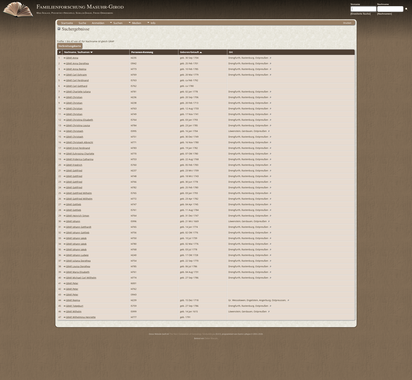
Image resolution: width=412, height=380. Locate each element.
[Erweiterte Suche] (361, 13)
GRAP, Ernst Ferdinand (78, 147)
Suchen (117, 23)
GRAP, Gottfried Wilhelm (79, 193)
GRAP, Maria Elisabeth (77, 272)
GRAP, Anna (72, 57)
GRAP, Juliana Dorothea (78, 260)
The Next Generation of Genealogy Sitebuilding (191, 334)
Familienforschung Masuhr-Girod (80, 6)
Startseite (67, 23)
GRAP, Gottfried (74, 170)
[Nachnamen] (384, 13)
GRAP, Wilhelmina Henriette (81, 317)
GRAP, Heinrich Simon (77, 215)
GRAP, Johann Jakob (76, 238)
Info (153, 23)
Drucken (347, 22)
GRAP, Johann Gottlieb (77, 232)
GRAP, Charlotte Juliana (78, 91)
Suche (82, 23)
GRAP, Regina (73, 300)
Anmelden (98, 23)
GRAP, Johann (73, 221)
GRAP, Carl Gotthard (76, 85)
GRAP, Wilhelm (73, 311)
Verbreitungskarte (69, 46)
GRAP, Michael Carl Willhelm (81, 277)
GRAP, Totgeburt (74, 305)
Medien (136, 23)
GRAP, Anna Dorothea (77, 63)
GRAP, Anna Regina (76, 69)
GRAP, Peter (72, 283)
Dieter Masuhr (211, 338)
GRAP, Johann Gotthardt (78, 226)
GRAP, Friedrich (74, 164)
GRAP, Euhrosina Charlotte (80, 153)
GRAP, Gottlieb (73, 204)
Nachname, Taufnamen (77, 52)
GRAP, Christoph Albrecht (79, 142)
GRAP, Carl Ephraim (76, 74)
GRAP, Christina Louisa (78, 125)
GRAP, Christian (74, 97)
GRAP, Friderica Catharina (79, 159)
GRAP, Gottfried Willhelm (79, 198)
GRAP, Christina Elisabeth (79, 119)
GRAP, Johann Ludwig (77, 255)
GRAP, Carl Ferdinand (77, 80)
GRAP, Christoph (74, 131)
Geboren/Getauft (190, 52)
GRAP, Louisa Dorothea (78, 266)
